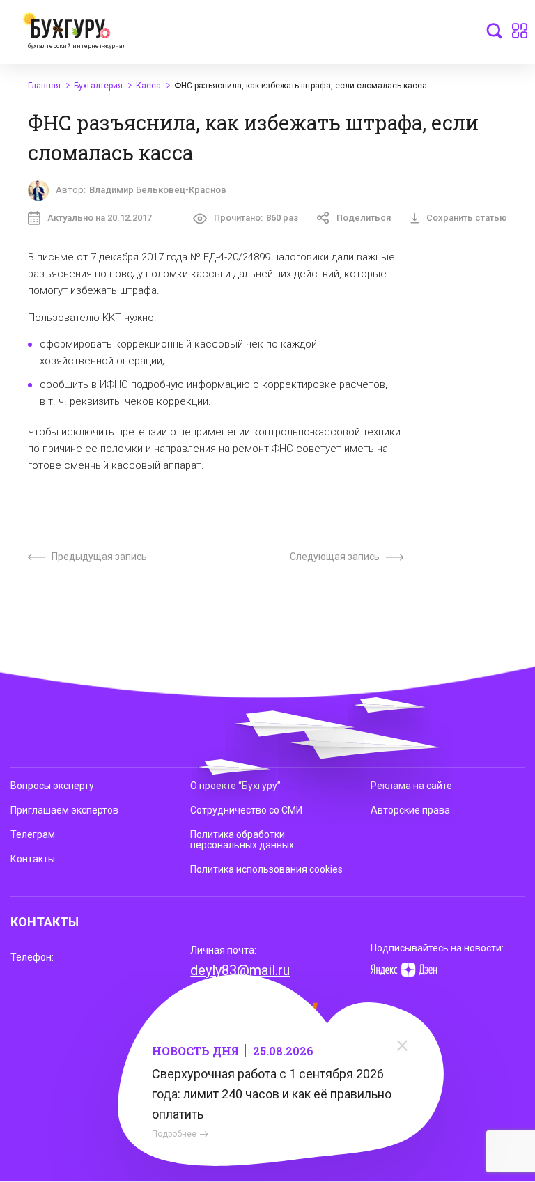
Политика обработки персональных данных (242, 839)
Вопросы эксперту (52, 785)
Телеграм (32, 834)
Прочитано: (256, 217)
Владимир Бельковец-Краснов (157, 190)
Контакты (32, 858)
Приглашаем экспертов (64, 810)
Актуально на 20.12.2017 (99, 217)
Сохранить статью (466, 217)
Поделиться (363, 217)
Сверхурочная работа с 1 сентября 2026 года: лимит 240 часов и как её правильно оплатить (271, 1093)
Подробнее (174, 1134)
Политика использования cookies (266, 869)
